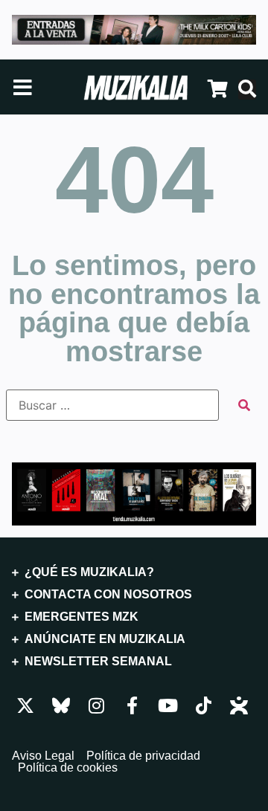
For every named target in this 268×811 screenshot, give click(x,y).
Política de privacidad (143, 756)
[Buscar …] (247, 90)
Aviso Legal (43, 756)
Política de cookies (68, 768)
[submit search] (244, 405)
